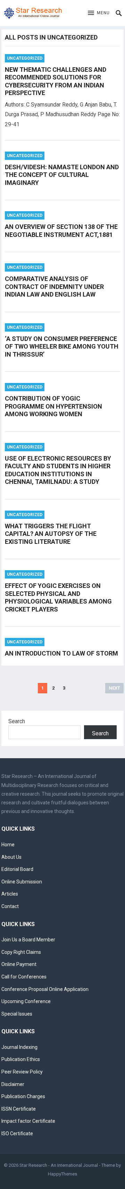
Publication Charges (23, 1096)
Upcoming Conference (26, 1001)
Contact (10, 906)
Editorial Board (17, 869)
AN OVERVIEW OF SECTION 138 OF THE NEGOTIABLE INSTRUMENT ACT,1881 (61, 230)
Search (16, 721)
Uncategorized (24, 58)
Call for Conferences (24, 977)
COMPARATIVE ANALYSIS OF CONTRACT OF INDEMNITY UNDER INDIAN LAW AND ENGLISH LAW (54, 286)
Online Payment (18, 964)
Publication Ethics (20, 1059)
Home (8, 844)
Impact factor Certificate (28, 1121)
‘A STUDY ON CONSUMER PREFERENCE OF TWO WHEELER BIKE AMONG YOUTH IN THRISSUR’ (61, 346)
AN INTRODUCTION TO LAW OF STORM (61, 653)
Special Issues (16, 1014)
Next (114, 688)
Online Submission (21, 881)
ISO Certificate (17, 1133)
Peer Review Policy (22, 1072)
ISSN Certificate (18, 1109)
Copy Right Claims (21, 952)
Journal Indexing (19, 1047)
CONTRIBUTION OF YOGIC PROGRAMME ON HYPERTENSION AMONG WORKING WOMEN (53, 406)
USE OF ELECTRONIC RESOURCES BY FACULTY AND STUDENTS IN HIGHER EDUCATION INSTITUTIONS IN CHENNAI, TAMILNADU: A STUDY (58, 470)
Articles (9, 894)
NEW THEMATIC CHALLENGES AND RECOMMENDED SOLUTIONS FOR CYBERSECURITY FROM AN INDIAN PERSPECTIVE (55, 81)
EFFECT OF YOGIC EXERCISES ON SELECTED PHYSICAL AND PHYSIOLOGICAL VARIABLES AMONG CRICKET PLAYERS (58, 597)
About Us (11, 857)
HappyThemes (62, 1174)
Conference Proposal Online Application (45, 989)
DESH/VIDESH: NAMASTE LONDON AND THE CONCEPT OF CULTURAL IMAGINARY (62, 174)
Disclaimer (12, 1084)
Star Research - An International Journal (58, 1165)
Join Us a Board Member (28, 939)
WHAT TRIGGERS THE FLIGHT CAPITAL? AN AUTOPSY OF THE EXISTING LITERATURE (51, 533)
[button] (99, 13)
